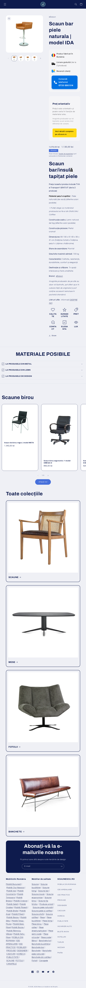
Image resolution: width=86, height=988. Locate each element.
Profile (59, 953)
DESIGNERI (22, 951)
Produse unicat (46, 904)
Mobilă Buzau (17, 927)
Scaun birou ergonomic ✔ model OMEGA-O (57, 462)
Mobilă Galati (12, 904)
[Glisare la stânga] (8, 58)
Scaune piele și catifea (42, 911)
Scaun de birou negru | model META (19, 443)
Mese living (47, 921)
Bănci (34, 941)
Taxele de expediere (66, 154)
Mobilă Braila (12, 911)
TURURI (60, 942)
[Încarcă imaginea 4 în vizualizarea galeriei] (34, 58)
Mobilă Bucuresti (13, 884)
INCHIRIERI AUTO (64, 926)
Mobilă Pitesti (18, 914)
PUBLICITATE (12, 957)
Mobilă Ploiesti (20, 907)
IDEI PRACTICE (63, 895)
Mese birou (37, 924)
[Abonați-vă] (61, 866)
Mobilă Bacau (12, 917)
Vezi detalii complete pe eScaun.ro (64, 132)
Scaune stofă (38, 914)
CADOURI (10, 954)
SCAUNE (14, 577)
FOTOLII (13, 747)
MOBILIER (21, 947)
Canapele (43, 961)
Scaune (35, 884)
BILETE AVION (63, 932)
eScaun (59, 276)
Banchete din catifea (41, 957)
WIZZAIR (61, 947)
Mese (42, 917)
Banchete (36, 951)
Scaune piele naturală (43, 907)
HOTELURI (61, 937)
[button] (5, 4)
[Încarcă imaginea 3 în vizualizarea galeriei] (27, 58)
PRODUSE (11, 951)
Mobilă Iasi (11, 891)
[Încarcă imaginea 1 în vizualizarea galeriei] (14, 58)
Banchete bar (38, 947)
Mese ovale (46, 937)
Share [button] (54, 335)
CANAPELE (11, 964)
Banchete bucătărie (41, 944)
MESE (12, 662)
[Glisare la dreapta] (40, 58)
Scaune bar (43, 891)
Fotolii (34, 961)
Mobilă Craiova (20, 901)
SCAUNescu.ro (39, 986)
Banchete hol (45, 941)
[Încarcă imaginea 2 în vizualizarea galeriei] (21, 58)
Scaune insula (38, 894)
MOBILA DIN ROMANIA (66, 884)
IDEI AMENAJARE (64, 889)
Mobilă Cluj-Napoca (15, 888)
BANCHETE (15, 831)
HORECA (21, 954)
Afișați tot (43, 482)
